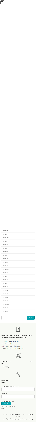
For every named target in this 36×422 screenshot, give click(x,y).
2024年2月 (5, 290)
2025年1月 (5, 266)
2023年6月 (5, 297)
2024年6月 (5, 280)
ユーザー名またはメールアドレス (10, 386)
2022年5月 (5, 311)
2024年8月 (5, 273)
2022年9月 (5, 308)
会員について (4, 408)
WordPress (10, 419)
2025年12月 (6, 238)
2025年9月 (5, 244)
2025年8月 (5, 248)
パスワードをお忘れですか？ (8, 407)
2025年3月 (5, 262)
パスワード (4, 394)
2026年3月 (5, 231)
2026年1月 (5, 234)
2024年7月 (5, 276)
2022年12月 (6, 304)
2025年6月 (5, 255)
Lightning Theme (18, 419)
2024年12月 (6, 269)
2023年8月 (5, 294)
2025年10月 (6, 241)
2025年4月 (5, 259)
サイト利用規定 (5, 367)
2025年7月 (5, 251)
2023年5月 (5, 301)
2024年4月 (5, 287)
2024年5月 (5, 283)
